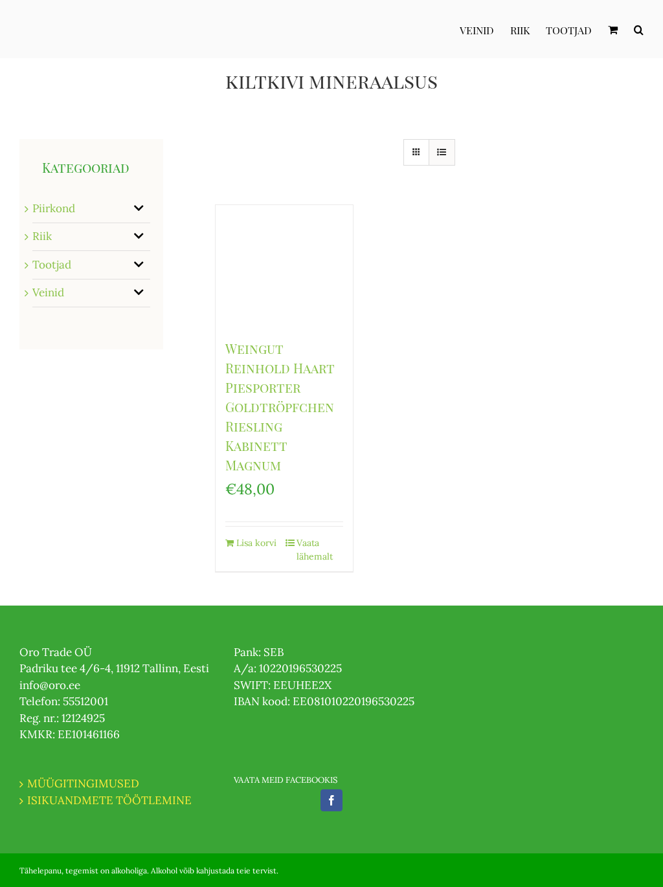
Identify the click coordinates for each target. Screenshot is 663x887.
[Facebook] (331, 800)
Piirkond (53, 208)
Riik (42, 236)
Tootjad (51, 264)
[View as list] (442, 152)
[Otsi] (639, 29)
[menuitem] (485, 29)
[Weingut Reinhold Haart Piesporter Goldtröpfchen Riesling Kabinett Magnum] (284, 265)
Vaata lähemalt (315, 549)
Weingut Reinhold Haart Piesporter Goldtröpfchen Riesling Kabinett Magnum (280, 407)
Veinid (48, 292)
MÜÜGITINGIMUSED (83, 783)
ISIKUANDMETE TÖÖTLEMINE (109, 800)
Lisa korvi (256, 543)
